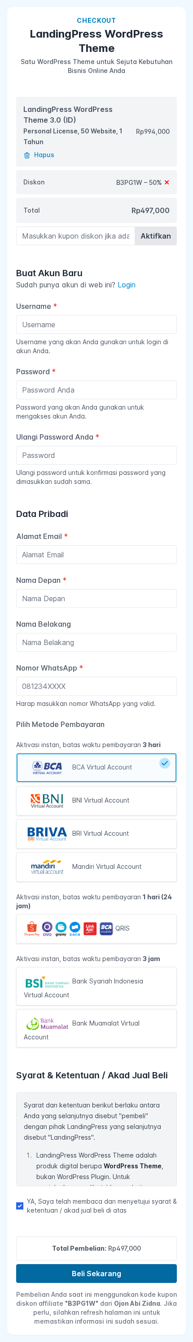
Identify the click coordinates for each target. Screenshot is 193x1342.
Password (36, 371)
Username (36, 306)
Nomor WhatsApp (49, 667)
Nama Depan (41, 580)
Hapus (43, 154)
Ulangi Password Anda (57, 436)
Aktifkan (155, 235)
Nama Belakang (43, 624)
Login (127, 284)
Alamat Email (42, 536)
